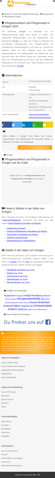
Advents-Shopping (8, 377)
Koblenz (12, 309)
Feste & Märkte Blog (9, 363)
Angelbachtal (27, 306)
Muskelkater (6, 429)
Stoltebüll (8, 306)
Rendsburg (37, 295)
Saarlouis (22, 309)
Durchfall (4, 425)
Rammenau (42, 309)
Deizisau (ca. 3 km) (15, 273)
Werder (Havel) (23, 303)
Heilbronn (47, 296)
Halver (16, 305)
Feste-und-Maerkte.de (11, 220)
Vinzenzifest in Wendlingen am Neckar (22, 234)
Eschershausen (11, 303)
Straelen (33, 302)
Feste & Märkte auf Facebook (13, 366)
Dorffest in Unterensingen (17, 238)
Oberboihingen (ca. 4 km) (17, 279)
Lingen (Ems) (32, 309)
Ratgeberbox (6, 374)
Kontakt (4, 454)
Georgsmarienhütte (28, 298)
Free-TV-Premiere (8, 392)
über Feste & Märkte (9, 451)
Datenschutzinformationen (12, 465)
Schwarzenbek (43, 305)
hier (27, 262)
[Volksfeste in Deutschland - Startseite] (25, 4)
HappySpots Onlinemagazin (12, 370)
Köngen (13, 262)
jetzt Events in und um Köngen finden (35, 147)
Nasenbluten (6, 421)
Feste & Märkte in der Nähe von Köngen (24, 223)
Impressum (5, 462)
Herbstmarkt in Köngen (16, 228)
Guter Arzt (5, 432)
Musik (3, 407)
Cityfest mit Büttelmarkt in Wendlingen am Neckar (27, 231)
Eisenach (44, 302)
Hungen (19, 296)
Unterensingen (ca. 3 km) (17, 276)
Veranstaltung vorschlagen (12, 458)
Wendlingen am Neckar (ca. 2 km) (21, 270)
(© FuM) (20, 66)
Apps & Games (7, 399)
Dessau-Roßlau (10, 299)
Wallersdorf (45, 299)
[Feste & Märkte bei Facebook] (27, 326)
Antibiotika (5, 436)
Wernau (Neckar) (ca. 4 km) (18, 282)
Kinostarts (5, 396)
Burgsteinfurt (10, 295)
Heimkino (5, 403)
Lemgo (27, 295)
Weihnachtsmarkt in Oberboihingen (21, 241)
